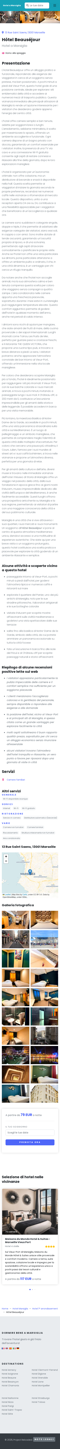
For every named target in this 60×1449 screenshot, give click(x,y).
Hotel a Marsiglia (12, 5)
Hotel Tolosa (38, 1402)
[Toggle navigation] (54, 5)
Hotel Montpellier (41, 1385)
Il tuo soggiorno (16, 1126)
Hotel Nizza (7, 1402)
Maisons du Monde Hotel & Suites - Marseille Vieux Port (27, 1240)
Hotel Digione (39, 1373)
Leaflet (7, 894)
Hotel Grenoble (40, 1377)
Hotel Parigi (8, 1406)
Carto (24, 894)
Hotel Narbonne (10, 1398)
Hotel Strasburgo (41, 1398)
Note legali (44, 1439)
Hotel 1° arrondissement (45, 1308)
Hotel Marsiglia (20, 1308)
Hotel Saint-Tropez (12, 1409)
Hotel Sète (7, 1413)
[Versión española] (10, 1350)
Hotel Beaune (9, 1377)
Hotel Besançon (10, 1381)
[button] (30, 21)
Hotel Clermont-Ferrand (45, 1369)
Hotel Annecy (9, 1369)
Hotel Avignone (10, 1373)
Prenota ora (30, 1142)
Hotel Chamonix (10, 1385)
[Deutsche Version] (18, 1350)
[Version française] (3, 1350)
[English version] (7, 1350)
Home (5, 1308)
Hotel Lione (38, 1381)
